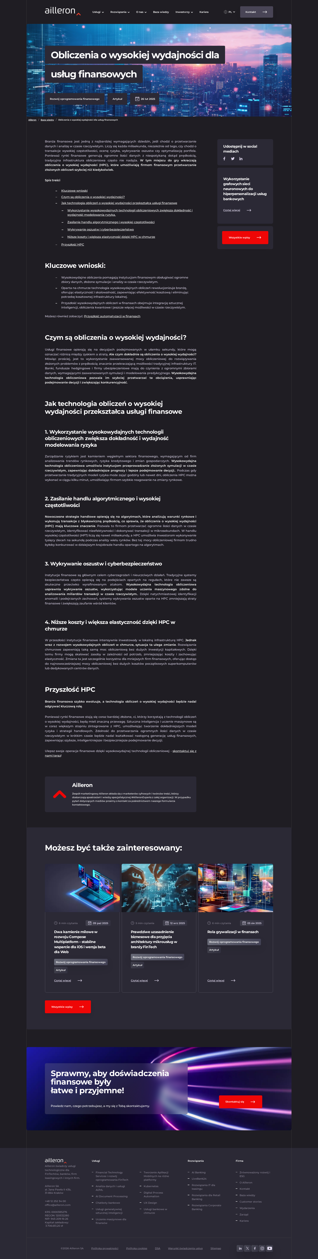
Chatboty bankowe (108, 1202)
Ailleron (32, 120)
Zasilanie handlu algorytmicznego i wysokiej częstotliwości (111, 222)
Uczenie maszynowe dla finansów (111, 1221)
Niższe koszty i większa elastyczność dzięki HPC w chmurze (111, 237)
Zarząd (244, 1214)
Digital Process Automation (153, 1194)
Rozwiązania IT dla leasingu (203, 1187)
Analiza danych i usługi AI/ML (110, 1188)
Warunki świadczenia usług (185, 1248)
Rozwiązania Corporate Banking (206, 1207)
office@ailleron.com (57, 1204)
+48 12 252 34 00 (55, 1201)
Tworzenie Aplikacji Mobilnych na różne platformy (156, 1176)
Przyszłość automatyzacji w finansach (112, 316)
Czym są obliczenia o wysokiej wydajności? (93, 197)
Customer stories (251, 1201)
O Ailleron (246, 1182)
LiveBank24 (199, 1178)
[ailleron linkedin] (240, 1248)
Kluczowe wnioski (74, 190)
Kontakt (245, 1188)
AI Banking (199, 1172)
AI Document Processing (112, 1196)
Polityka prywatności (104, 1248)
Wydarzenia (247, 1208)
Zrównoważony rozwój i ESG (255, 1174)
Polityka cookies (136, 1248)
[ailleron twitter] (247, 1248)
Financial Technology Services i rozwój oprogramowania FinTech (112, 1176)
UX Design (150, 1202)
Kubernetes (151, 1186)
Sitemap (216, 1248)
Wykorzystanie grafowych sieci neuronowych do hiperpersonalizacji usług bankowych (245, 189)
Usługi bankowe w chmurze (155, 1211)
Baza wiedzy (47, 120)
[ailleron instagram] (262, 1248)
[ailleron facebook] (254, 1248)
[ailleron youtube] (269, 1248)
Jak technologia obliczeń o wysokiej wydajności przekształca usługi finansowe (119, 203)
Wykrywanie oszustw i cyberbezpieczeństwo (100, 229)
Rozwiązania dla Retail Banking (206, 1197)
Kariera (244, 1220)
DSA (157, 1248)
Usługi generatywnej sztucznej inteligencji (109, 1211)
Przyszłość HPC (72, 244)
